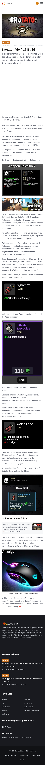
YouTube (8, 727)
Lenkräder (5, 714)
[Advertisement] (22, 92)
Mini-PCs (5, 710)
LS (3, 703)
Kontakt (27, 700)
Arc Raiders (6, 707)
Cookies (22, 760)
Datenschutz (28, 707)
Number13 (18, 751)
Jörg (5, 669)
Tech (6, 660)
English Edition (10, 755)
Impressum (28, 703)
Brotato (7, 42)
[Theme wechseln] (37, 3)
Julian (6, 684)
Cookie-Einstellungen (31, 710)
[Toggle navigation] (41, 3)
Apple (6, 675)
